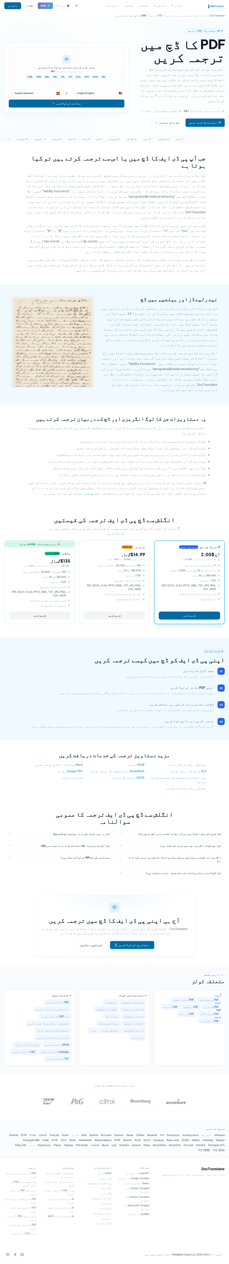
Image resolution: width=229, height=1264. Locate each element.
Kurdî (137, 1140)
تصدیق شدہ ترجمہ (86, 493)
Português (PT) (216, 1145)
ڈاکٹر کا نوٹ (104, 1223)
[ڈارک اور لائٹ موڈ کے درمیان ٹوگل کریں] (76, 5)
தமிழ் (114, 1145)
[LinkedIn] (22, 1254)
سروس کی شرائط (195, 1174)
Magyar (220, 1140)
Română (200, 1145)
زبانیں (161, 5)
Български (173, 1135)
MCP (43, 5)
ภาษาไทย (95, 1145)
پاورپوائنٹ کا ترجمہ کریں (53, 1037)
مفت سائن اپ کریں (169, 122)
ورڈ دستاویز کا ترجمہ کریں (52, 1009)
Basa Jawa (173, 1140)
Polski (45, 1140)
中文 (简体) (219, 1150)
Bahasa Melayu (103, 1140)
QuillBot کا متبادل (138, 1213)
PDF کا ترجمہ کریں (58, 1002)
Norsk (72, 1140)
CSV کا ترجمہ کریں (23, 1051)
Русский (188, 1145)
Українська (44, 1145)
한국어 (147, 1140)
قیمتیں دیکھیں (91, 945)
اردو (32, 1145)
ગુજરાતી (43, 1135)
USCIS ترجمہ (104, 1173)
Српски (136, 1145)
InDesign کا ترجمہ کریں (55, 1051)
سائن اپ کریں (134, 676)
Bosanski (152, 1135)
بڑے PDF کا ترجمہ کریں (55, 1016)
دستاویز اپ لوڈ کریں (133, 945)
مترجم (177, 5)
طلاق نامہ (106, 1193)
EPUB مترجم (135, 764)
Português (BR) (31, 1140)
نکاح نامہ (105, 1188)
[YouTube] (7, 1254)
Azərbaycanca (190, 1135)
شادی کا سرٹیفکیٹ (133, 1009)
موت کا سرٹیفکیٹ (134, 1016)
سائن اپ (12, 5)
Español (93, 1135)
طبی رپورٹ (105, 1178)
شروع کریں (189, 615)
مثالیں (129, 5)
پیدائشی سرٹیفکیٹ (133, 1002)
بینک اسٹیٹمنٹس (108, 1023)
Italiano (196, 1140)
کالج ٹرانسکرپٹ (134, 1023)
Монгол (127, 1140)
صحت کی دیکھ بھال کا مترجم (186, 788)
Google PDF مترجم (70, 771)
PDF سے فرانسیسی (184, 999)
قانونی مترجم (72, 777)
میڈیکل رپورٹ (110, 1030)
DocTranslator (213, 1169)
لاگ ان (29, 5)
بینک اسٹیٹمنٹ (103, 1213)
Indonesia (208, 1140)
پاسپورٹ (111, 1002)
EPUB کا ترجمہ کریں (57, 1044)
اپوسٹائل (138, 1037)
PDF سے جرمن (170, 1006)
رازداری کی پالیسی (173, 1174)
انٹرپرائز (112, 5)
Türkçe (57, 1145)
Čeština (140, 1135)
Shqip (146, 1145)
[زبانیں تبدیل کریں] (66, 93)
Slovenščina (159, 1145)
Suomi (65, 1135)
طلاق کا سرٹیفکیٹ (106, 1009)
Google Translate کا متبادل (133, 1178)
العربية (206, 1135)
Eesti (84, 1135)
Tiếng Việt (20, 1145)
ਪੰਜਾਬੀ (55, 1140)
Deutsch (118, 1135)
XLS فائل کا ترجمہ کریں (188, 771)
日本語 (185, 1140)
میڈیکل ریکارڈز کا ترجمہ (187, 764)
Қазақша (159, 1140)
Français (54, 1135)
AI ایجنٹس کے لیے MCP (61, 1216)
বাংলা (162, 1135)
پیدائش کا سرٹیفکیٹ (99, 1183)
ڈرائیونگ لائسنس (134, 1030)
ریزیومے (107, 1218)
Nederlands (85, 1140)
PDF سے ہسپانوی (209, 999)
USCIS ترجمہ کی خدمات (128, 777)
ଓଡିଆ (64, 1140)
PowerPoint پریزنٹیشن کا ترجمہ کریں (117, 771)
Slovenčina (175, 1145)
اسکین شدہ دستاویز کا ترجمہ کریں (48, 1023)
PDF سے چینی (191, 1006)
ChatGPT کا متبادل (137, 1173)
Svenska (124, 1145)
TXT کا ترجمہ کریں (58, 1058)
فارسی (75, 1135)
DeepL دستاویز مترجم (136, 1183)
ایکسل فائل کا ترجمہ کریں (53, 1030)
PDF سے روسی (186, 1013)
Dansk (129, 1135)
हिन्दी (24, 1135)
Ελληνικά (106, 1135)
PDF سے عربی (211, 1006)
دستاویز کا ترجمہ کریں (203, 122)
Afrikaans (219, 1135)
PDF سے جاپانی (210, 1020)
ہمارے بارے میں (215, 1174)
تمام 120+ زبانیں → (24, 1233)
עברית (33, 1135)
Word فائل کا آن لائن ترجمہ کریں (58, 764)
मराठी (117, 1140)
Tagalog (68, 1145)
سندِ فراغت (112, 1016)
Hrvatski (13, 1135)
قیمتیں (143, 5)
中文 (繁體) (204, 1150)
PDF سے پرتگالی (209, 1013)
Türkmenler (81, 1145)
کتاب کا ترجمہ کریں (27, 1044)
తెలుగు (105, 1145)
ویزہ (93, 1030)
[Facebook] (15, 1254)
